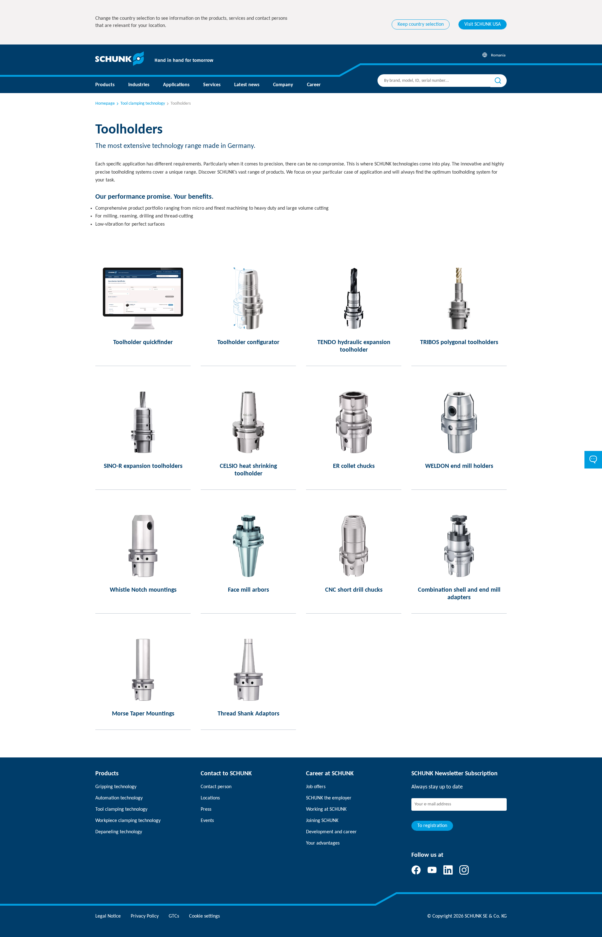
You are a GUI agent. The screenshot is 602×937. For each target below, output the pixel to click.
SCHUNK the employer (328, 798)
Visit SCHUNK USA (482, 24)
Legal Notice (108, 916)
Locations (210, 798)
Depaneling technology (118, 832)
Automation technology (119, 798)
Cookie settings (204, 916)
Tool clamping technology (142, 103)
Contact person (216, 786)
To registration (432, 825)
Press (206, 809)
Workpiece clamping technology (128, 820)
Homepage (105, 103)
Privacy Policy (145, 916)
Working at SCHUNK (326, 809)
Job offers (315, 786)
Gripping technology (115, 786)
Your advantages (323, 843)
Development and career (331, 832)
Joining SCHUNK (322, 820)
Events (207, 820)
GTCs (174, 916)
